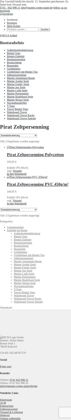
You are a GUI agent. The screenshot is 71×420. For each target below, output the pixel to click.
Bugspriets (12, 65)
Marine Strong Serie (18, 99)
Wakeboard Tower (17, 112)
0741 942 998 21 (19, 379)
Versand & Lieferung (11, 412)
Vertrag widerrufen (10, 418)
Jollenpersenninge (16, 74)
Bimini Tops (13, 53)
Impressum (6, 399)
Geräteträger (13, 68)
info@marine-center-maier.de (37, 7)
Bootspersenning (16, 59)
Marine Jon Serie (16, 87)
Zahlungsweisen (9, 409)
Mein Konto (13, 25)
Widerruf (5, 415)
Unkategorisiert (15, 227)
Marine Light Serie (17, 90)
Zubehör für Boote (17, 230)
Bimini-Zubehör (15, 56)
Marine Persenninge (18, 93)
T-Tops (11, 106)
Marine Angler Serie (18, 81)
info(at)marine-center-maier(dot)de (18, 386)
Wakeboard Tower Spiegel (21, 118)
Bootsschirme (14, 62)
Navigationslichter (17, 102)
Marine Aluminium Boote (21, 78)
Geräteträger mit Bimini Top (22, 71)
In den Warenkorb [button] (17, 173)
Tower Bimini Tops (17, 109)
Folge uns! (6, 366)
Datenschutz (6, 405)
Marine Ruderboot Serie (20, 96)
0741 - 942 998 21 (10, 7)
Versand (17, 170)
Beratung (12, 22)
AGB (3, 402)
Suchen (44, 29)
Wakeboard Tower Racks (20, 115)
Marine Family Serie (18, 84)
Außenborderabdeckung (20, 50)
